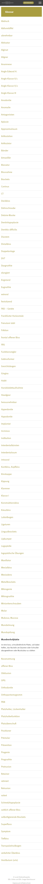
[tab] (21, 21)
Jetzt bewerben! (28, 3)
